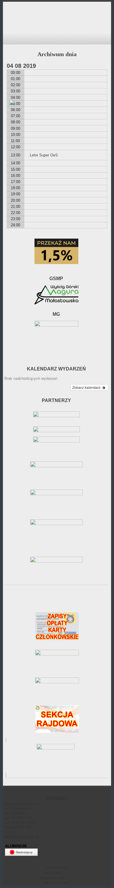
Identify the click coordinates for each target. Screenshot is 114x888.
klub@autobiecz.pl (22, 836)
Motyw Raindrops (57, 882)
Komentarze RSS (53, 878)
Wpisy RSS (53, 873)
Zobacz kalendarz (86, 387)
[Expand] (8, 38)
